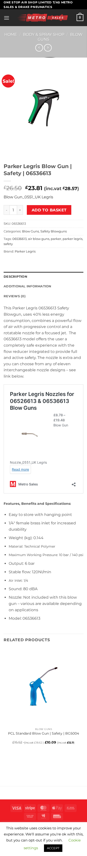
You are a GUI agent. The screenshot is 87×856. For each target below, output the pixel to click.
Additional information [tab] (27, 286)
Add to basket (49, 210)
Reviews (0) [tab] (15, 296)
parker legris (72, 239)
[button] (6, 18)
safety (8, 244)
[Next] (21, 151)
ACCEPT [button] (53, 848)
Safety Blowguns (53, 231)
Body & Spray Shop (43, 34)
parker (56, 239)
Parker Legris (25, 251)
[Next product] (39, 48)
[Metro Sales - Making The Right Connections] (43, 17)
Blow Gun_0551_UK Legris (28, 197)
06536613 (19, 239)
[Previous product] (47, 48)
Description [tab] (15, 276)
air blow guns (38, 239)
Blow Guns (30, 231)
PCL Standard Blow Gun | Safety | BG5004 (43, 733)
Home (10, 34)
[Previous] (8, 151)
